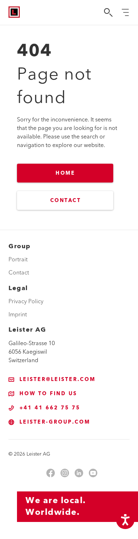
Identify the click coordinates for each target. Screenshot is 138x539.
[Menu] (125, 12)
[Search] (108, 12)
